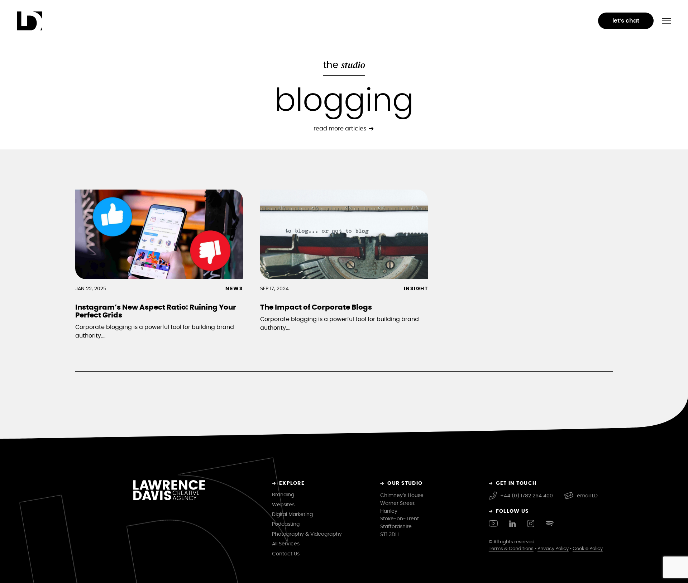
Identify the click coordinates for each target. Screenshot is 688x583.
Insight (416, 288)
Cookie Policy (588, 548)
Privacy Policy (553, 548)
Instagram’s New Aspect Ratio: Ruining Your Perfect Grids (155, 311)
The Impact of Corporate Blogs (316, 307)
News (234, 288)
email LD (587, 495)
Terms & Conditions (511, 548)
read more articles (340, 129)
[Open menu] (666, 20)
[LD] (26, 21)
